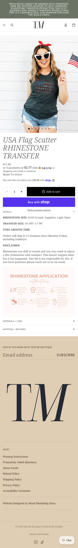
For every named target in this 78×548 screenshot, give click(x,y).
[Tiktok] (42, 542)
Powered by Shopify (52, 526)
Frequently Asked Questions (19, 462)
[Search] (12, 25)
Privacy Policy (11, 485)
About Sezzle (10, 468)
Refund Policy (11, 473)
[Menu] (4, 25)
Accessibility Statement (16, 490)
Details (7, 211)
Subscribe (66, 354)
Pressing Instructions (15, 456)
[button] (39, 168)
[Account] (66, 25)
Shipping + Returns (14, 329)
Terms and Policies (39, 534)
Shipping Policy (12, 479)
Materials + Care (12, 321)
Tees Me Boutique (32, 526)
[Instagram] (36, 542)
